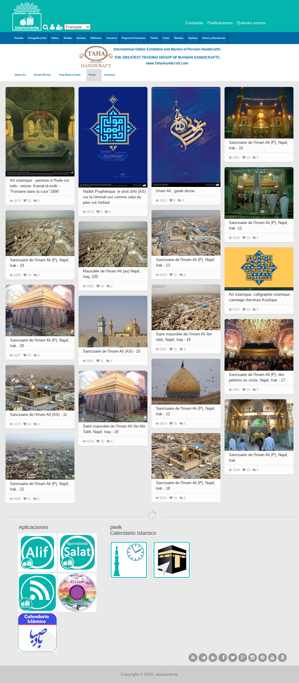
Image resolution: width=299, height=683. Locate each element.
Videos (55, 38)
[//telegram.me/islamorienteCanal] (203, 657)
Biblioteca (96, 38)
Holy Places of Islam (70, 74)
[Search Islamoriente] (46, 27)
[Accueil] (26, 15)
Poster (92, 74)
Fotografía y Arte (37, 38)
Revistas (178, 38)
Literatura (111, 38)
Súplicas (192, 38)
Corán (166, 38)
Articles (68, 38)
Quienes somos (251, 22)
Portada (19, 38)
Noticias (81, 38)
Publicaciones (220, 22)
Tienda (154, 38)
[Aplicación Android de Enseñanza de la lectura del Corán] (37, 552)
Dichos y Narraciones (213, 38)
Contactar (194, 22)
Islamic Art (21, 74)
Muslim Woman (43, 74)
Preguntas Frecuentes (133, 38)
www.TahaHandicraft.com (167, 63)
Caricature (109, 74)
